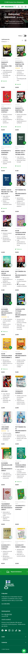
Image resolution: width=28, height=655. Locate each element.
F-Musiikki (7, 649)
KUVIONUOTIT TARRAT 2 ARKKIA (20, 546)
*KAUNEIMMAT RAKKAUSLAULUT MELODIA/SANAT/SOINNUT (6, 507)
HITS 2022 (4, 391)
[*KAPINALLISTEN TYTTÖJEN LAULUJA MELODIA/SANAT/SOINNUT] (21, 299)
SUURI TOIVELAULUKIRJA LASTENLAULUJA (20, 232)
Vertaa (20, 36)
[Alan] (24, 651)
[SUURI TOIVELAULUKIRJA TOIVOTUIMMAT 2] (21, 453)
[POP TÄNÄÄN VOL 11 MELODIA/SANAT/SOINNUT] (21, 261)
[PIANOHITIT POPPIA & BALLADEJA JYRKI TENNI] (7, 51)
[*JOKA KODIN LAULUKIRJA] (7, 417)
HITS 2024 (4, 231)
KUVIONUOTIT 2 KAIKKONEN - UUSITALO (6, 152)
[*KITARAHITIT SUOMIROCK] (21, 381)
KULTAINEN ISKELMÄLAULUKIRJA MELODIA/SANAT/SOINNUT (6, 467)
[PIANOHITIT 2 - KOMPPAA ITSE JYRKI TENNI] (21, 51)
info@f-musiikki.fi (6, 619)
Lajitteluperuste (5, 39)
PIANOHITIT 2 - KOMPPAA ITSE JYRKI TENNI (19, 64)
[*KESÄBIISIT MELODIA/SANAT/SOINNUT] (21, 344)
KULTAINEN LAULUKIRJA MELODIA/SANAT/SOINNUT (6, 312)
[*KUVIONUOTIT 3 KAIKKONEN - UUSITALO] (21, 494)
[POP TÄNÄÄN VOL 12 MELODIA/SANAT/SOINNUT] (21, 180)
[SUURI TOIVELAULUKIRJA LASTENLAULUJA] (21, 221)
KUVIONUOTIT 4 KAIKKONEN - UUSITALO (6, 110)
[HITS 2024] (7, 221)
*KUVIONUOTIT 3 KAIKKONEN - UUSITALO (20, 507)
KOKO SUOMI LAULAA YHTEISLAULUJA (6, 273)
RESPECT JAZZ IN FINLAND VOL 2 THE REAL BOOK (20, 152)
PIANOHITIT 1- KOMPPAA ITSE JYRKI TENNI (19, 110)
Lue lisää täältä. (6, 603)
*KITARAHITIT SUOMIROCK (19, 392)
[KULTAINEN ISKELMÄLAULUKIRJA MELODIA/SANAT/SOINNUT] (7, 453)
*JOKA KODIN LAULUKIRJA (5, 428)
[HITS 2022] (7, 381)
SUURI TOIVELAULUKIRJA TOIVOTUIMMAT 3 (6, 355)
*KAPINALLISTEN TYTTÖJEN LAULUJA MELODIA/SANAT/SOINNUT (20, 313)
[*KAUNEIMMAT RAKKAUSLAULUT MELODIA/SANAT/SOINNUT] (7, 494)
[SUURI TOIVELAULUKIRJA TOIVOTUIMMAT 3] (7, 344)
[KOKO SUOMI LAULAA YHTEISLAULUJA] (7, 261)
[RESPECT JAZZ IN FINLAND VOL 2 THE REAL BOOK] (21, 139)
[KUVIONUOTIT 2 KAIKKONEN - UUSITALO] (7, 139)
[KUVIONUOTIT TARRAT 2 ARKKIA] (21, 533)
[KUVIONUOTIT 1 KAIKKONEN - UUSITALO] (7, 533)
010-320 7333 (8, 614)
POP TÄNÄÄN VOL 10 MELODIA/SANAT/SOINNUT (20, 429)
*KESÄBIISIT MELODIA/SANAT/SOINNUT (20, 355)
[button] (22, 6)
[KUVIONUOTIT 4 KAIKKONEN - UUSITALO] (7, 96)
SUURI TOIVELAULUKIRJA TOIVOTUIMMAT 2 (20, 465)
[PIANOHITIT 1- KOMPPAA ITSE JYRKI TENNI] (21, 96)
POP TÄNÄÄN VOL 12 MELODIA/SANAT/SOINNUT (20, 192)
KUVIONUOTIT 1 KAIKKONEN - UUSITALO (5, 547)
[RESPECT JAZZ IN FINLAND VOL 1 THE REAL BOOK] (7, 180)
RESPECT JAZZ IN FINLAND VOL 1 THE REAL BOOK (7, 192)
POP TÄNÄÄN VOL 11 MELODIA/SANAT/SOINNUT (20, 274)
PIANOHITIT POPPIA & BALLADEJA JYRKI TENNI (6, 65)
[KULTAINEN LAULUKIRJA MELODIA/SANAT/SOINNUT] (7, 299)
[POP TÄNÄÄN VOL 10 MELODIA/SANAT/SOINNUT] (21, 417)
